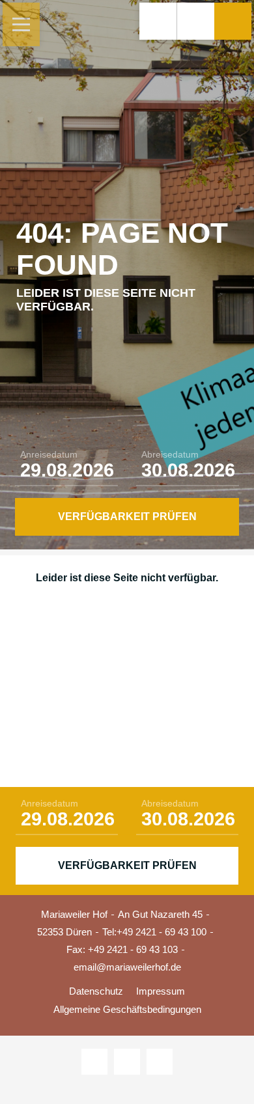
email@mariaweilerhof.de (127, 967)
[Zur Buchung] (232, 21)
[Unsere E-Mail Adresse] (195, 21)
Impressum (160, 991)
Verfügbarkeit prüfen (127, 516)
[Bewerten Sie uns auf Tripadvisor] (94, 1062)
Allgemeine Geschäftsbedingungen (127, 1009)
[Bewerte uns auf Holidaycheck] (160, 1062)
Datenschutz (96, 991)
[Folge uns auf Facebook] (127, 1062)
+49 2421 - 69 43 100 (161, 931)
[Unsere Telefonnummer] (157, 21)
